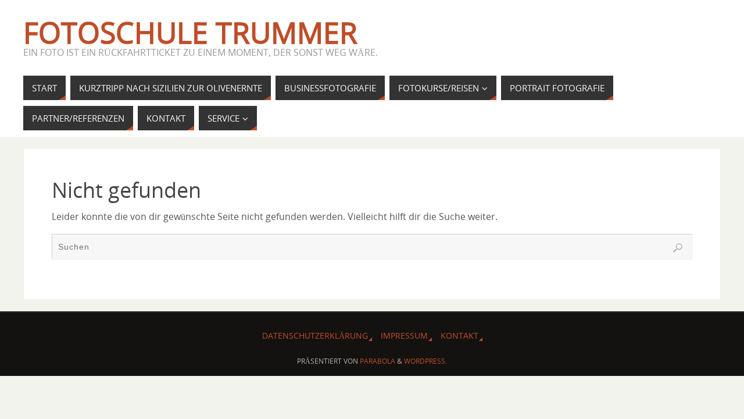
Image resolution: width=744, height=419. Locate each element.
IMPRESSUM (404, 335)
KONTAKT (459, 335)
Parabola (377, 361)
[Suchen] (678, 248)
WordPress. (425, 361)
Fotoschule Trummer (190, 32)
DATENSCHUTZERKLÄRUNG (315, 335)
